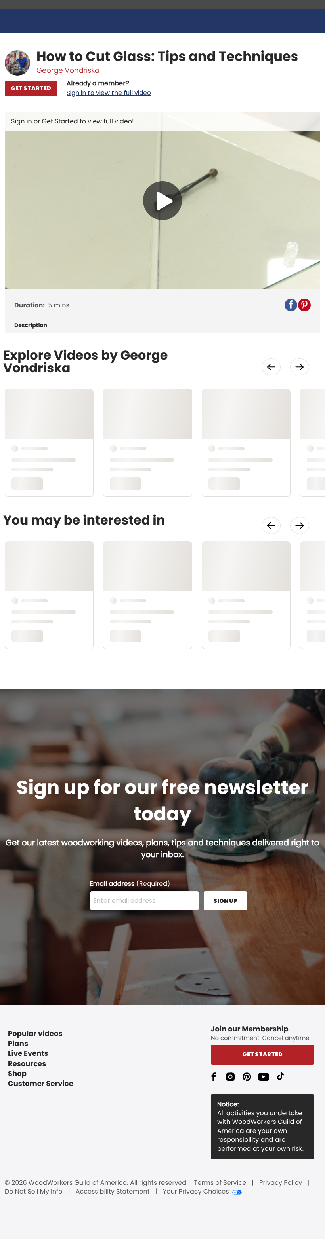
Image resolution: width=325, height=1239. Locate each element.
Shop (17, 1074)
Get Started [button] (262, 1054)
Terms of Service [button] (220, 1182)
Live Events (28, 1054)
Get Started (61, 121)
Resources (27, 1064)
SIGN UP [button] (225, 901)
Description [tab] (30, 325)
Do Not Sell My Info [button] (34, 1191)
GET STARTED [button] (31, 88)
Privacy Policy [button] (280, 1182)
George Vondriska (67, 71)
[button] (109, 88)
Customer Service (40, 1084)
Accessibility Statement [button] (113, 1191)
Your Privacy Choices (196, 1191)
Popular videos (35, 1034)
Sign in (22, 121)
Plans (18, 1044)
